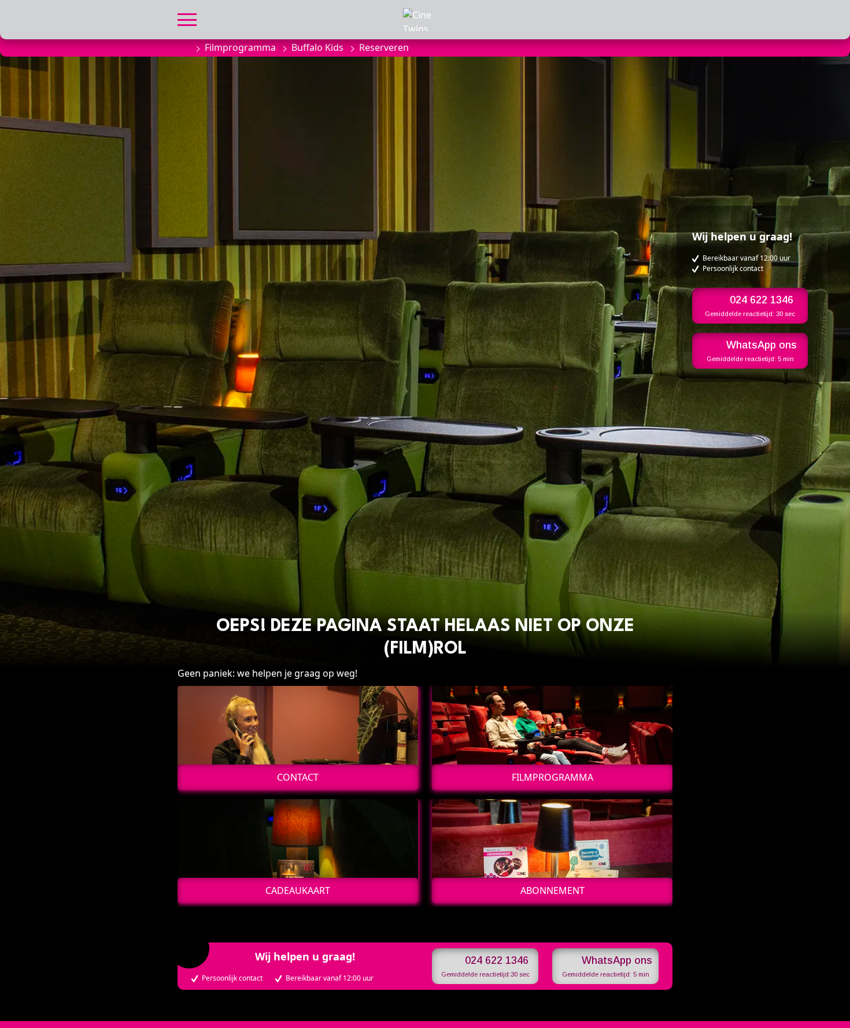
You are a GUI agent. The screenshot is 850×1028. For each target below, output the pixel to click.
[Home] (183, 47)
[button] (187, 18)
